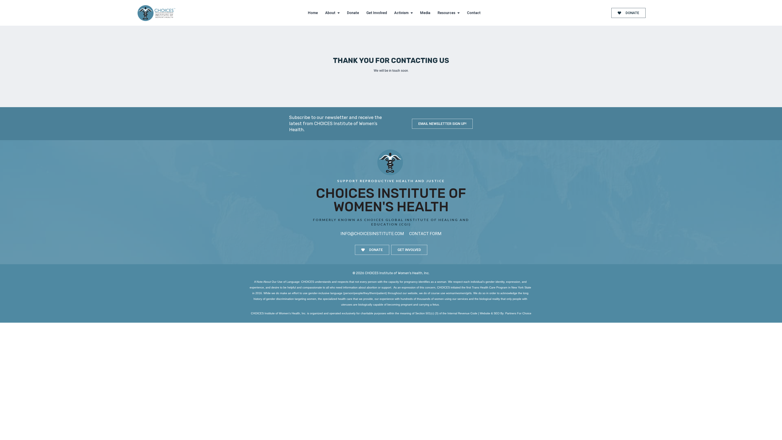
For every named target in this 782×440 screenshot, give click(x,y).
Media (425, 13)
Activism (401, 13)
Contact (474, 13)
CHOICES (307, 281)
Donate (353, 13)
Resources (446, 13)
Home (313, 13)
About (330, 13)
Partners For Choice (518, 313)
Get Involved (376, 13)
